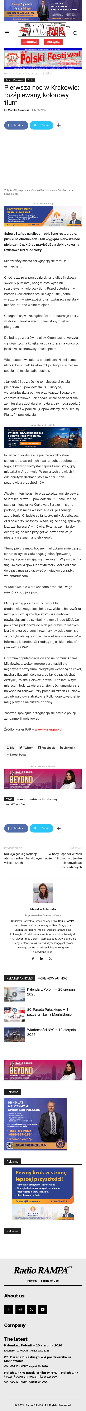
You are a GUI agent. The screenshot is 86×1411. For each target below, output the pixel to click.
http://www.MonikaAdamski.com (43, 915)
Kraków (21, 799)
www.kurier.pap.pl (48, 729)
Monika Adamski (18, 109)
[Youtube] (42, 1309)
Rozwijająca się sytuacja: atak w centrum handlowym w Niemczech (23, 858)
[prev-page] (6, 1050)
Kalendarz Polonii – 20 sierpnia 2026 (33, 1345)
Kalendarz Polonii (16, 1350)
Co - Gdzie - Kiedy (16, 1366)
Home (7, 73)
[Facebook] (34, 958)
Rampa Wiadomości (27, 73)
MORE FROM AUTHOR (52, 978)
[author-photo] (43, 903)
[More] (58, 125)
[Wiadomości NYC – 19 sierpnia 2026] (14, 1034)
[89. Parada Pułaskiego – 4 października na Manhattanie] (14, 1014)
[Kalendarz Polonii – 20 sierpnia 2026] (14, 994)
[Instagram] (20, 1309)
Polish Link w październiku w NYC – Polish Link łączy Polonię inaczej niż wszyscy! (41, 1374)
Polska (47, 73)
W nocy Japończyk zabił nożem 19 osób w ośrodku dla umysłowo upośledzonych (63, 860)
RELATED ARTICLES (20, 978)
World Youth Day (15, 804)
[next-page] (13, 1050)
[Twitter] (51, 958)
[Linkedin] (43, 958)
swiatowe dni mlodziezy (43, 799)
